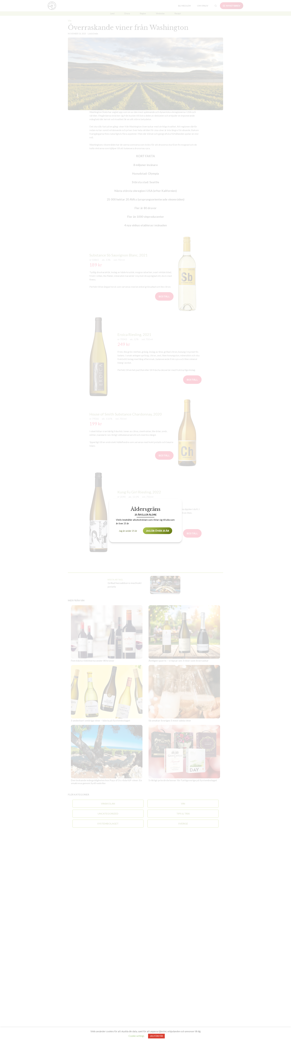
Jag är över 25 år (157, 530)
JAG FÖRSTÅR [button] (156, 1036)
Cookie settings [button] (136, 1035)
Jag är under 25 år (128, 530)
